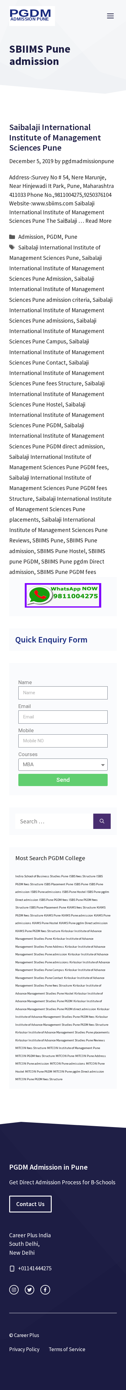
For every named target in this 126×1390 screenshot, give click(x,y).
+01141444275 (34, 1268)
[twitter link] (29, 1289)
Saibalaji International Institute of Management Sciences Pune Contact (56, 352)
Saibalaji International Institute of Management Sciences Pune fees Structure (56, 373)
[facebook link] (45, 1289)
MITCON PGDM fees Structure (35, 1056)
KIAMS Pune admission (77, 915)
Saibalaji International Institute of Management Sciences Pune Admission (56, 268)
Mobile (26, 730)
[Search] (102, 821)
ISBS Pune (81, 884)
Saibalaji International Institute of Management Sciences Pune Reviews (58, 530)
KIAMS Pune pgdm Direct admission (83, 923)
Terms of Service (67, 1349)
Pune (71, 236)
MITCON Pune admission (32, 1064)
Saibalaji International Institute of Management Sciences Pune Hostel (57, 394)
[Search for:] (54, 821)
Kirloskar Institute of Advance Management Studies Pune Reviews (60, 1040)
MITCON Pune (65, 1056)
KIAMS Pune (52, 915)
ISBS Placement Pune (58, 884)
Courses (28, 754)
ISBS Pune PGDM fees (53, 900)
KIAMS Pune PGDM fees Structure (37, 931)
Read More (98, 220)
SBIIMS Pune (47, 540)
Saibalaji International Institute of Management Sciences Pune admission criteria (56, 289)
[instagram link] (14, 1289)
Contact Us (30, 1204)
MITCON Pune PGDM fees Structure (38, 1079)
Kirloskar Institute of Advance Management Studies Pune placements (62, 1032)
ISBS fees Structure (82, 876)
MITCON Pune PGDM (38, 1071)
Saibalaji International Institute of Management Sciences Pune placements (60, 509)
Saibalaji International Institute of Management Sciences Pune (55, 137)
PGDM (53, 236)
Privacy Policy (24, 1349)
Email (24, 706)
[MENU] (110, 16)
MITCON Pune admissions (67, 1064)
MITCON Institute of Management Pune (73, 1048)
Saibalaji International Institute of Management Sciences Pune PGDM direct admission (56, 435)
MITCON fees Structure (30, 1048)
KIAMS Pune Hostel (45, 923)
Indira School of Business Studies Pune (41, 876)
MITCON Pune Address (90, 1056)
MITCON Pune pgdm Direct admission (78, 1071)
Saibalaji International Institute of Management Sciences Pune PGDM (56, 415)
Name (25, 682)
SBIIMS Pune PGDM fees (66, 571)
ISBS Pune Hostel (74, 892)
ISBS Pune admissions (46, 892)
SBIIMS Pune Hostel (61, 551)
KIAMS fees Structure (81, 907)
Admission (30, 236)
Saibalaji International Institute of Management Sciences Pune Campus (56, 331)
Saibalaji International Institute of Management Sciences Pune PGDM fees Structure (58, 488)
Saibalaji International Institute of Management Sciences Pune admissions (61, 310)
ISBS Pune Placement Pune (47, 907)
